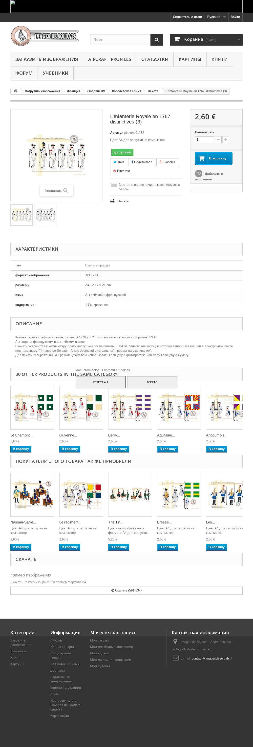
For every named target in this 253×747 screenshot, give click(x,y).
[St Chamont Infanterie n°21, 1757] (32, 408)
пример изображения (30, 575)
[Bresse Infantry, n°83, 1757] (179, 495)
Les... (210, 522)
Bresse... (164, 522)
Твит (120, 162)
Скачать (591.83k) (128, 590)
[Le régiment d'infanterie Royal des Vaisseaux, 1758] (81, 495)
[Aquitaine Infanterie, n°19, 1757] (179, 408)
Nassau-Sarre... (23, 522)
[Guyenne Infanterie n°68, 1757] (81, 408)
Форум (24, 73)
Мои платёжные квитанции (111, 647)
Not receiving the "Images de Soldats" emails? (66, 705)
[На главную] (15, 91)
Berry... (114, 435)
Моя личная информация (110, 659)
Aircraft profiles (109, 59)
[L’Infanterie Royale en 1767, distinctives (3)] (21, 215)
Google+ (169, 162)
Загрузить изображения (46, 59)
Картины (190, 59)
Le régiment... (70, 522)
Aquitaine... (166, 435)
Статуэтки (155, 59)
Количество (204, 132)
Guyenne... (68, 435)
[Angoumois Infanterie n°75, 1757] (228, 408)
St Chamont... (21, 435)
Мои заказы (99, 640)
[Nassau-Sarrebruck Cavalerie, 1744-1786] (32, 495)
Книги (219, 59)
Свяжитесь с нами (187, 17)
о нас (54, 694)
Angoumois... (216, 435)
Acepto (152, 382)
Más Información (87, 370)
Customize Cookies (116, 370)
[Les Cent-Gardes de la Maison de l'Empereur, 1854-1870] (228, 495)
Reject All (101, 382)
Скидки (56, 640)
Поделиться (142, 162)
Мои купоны (100, 666)
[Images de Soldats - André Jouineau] (46, 36)
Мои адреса (99, 653)
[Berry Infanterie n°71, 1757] (130, 408)
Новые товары (62, 647)
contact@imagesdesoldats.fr (212, 658)
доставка (57, 670)
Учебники (55, 73)
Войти (235, 17)
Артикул (116, 133)
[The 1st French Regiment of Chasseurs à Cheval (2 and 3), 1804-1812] (130, 495)
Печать (123, 201)
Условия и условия (65, 688)
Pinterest (123, 171)
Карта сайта (59, 716)
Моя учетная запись (113, 632)
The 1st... (115, 522)
